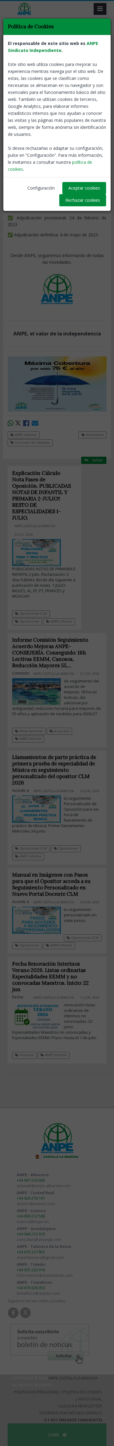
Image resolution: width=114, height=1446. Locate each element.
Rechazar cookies (82, 200)
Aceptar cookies (84, 188)
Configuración (41, 188)
